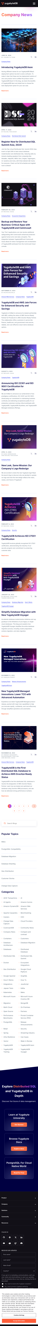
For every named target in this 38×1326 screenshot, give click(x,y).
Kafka (23, 988)
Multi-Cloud (8, 1007)
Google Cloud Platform (26, 970)
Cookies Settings (19, 1315)
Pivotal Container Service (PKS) (27, 1016)
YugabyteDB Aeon (6, 685)
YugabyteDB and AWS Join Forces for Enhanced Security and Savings (19, 305)
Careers (6, 917)
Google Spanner (9, 976)
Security (14, 530)
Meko (3, 842)
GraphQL (24, 976)
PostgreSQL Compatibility (11, 849)
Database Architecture (8, 944)
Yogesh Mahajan (7, 598)
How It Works (28, 602)
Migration (7, 1003)
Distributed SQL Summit (19, 136)
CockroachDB (9, 928)
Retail (6, 1029)
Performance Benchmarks (8, 1016)
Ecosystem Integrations (19, 216)
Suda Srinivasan (10, 454)
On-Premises (25, 1007)
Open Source (8, 1011)
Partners (24, 1011)
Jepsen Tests (8, 988)
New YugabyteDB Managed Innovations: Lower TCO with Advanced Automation (16, 694)
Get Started (19, 1125)
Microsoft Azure (9, 996)
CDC (22, 917)
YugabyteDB (30, 296)
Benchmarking (26, 913)
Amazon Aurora (26, 902)
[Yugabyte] (10, 3)
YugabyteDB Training (8, 1050)
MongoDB (24, 1003)
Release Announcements (19, 681)
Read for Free (19, 1173)
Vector (6, 1041)
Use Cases (24, 1037)
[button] (34, 3)
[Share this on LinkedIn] (36, 57)
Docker (6, 963)
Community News (27, 928)
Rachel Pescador (10, 131)
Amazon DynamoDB (11, 906)
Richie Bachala (9, 292)
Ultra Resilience (9, 1037)
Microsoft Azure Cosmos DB (27, 997)
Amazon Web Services (7, 296)
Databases (7, 949)
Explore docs (19, 1149)
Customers (25, 938)
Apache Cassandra (10, 913)
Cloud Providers (27, 921)
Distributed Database (25, 950)
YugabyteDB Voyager (7, 606)
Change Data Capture (9, 886)
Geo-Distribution (7, 871)
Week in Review (26, 1041)
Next (34, 806)
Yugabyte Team (9, 57)
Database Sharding (8, 864)
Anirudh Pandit (9, 677)
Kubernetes (8, 992)
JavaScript (25, 984)
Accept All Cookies (19, 1320)
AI (21, 898)
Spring (6, 1033)
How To (23, 980)
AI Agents (7, 902)
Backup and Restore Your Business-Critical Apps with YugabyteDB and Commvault (16, 224)
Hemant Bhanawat (10, 755)
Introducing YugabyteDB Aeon (17, 67)
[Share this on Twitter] (31, 57)
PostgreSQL (8, 1022)
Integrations (8, 984)
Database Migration (17, 602)
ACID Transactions (10, 898)
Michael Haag (9, 211)
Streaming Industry (28, 1033)
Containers (7, 938)
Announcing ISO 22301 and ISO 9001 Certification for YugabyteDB (17, 386)
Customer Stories (7, 878)
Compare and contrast (26, 933)
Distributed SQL (9, 956)
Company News (5, 61)
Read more (5, 90)
